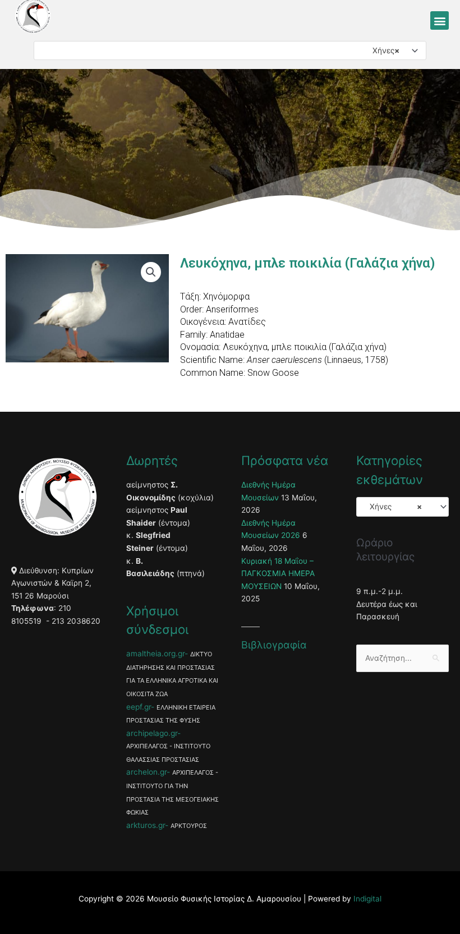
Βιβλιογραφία (274, 645)
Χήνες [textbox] (382, 50)
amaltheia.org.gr (155, 653)
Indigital (367, 898)
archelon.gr (146, 771)
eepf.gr (138, 706)
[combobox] (230, 50)
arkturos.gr (145, 825)
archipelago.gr (151, 733)
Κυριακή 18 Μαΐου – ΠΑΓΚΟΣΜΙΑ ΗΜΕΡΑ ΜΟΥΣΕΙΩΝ (278, 573)
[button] (439, 20)
